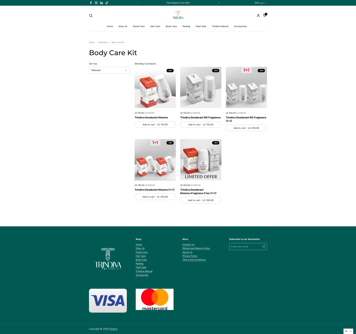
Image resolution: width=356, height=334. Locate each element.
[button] (90, 15)
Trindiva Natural (144, 271)
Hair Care (141, 256)
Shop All (140, 248)
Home (139, 244)
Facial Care (142, 252)
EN (346, 331)
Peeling (139, 263)
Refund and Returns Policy (196, 248)
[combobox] (348, 331)
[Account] (258, 15)
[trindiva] (178, 15)
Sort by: (93, 63)
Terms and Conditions (194, 259)
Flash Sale (141, 267)
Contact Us (188, 244)
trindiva (113, 328)
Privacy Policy (189, 256)
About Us (187, 252)
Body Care (141, 259)
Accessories (142, 275)
